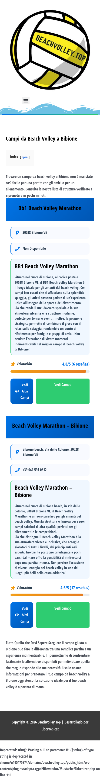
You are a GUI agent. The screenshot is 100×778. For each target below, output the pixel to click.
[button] (26, 100)
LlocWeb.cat (50, 729)
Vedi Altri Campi (24, 391)
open (25, 157)
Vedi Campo (62, 384)
